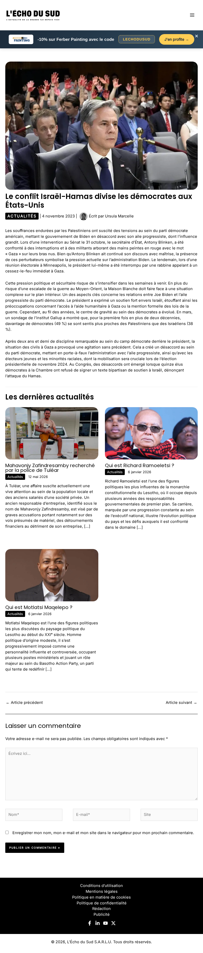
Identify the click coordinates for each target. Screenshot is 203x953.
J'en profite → (176, 39)
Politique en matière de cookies (101, 897)
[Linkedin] (97, 923)
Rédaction (101, 908)
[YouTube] (105, 923)
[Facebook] (89, 923)
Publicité (102, 914)
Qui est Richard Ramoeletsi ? (139, 465)
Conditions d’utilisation (101, 885)
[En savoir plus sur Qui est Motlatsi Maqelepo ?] (51, 575)
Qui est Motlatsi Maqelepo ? (38, 607)
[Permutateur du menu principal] (192, 15)
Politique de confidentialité (102, 903)
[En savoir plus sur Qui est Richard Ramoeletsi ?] (151, 433)
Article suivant (181, 702)
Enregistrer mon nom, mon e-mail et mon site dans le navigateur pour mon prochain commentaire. (103, 832)
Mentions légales (102, 891)
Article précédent (24, 702)
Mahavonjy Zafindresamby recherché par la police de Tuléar (50, 467)
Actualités (21, 216)
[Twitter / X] (113, 923)
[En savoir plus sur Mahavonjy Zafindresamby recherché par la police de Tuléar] (51, 433)
